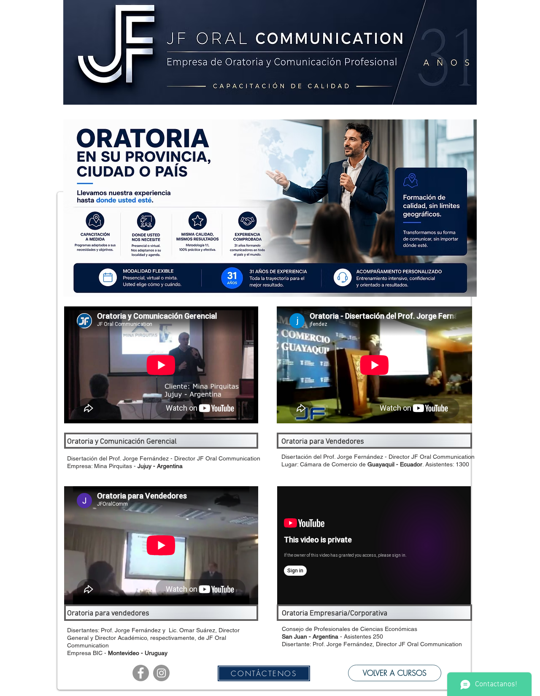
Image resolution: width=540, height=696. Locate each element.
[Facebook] (140, 673)
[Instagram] (161, 673)
